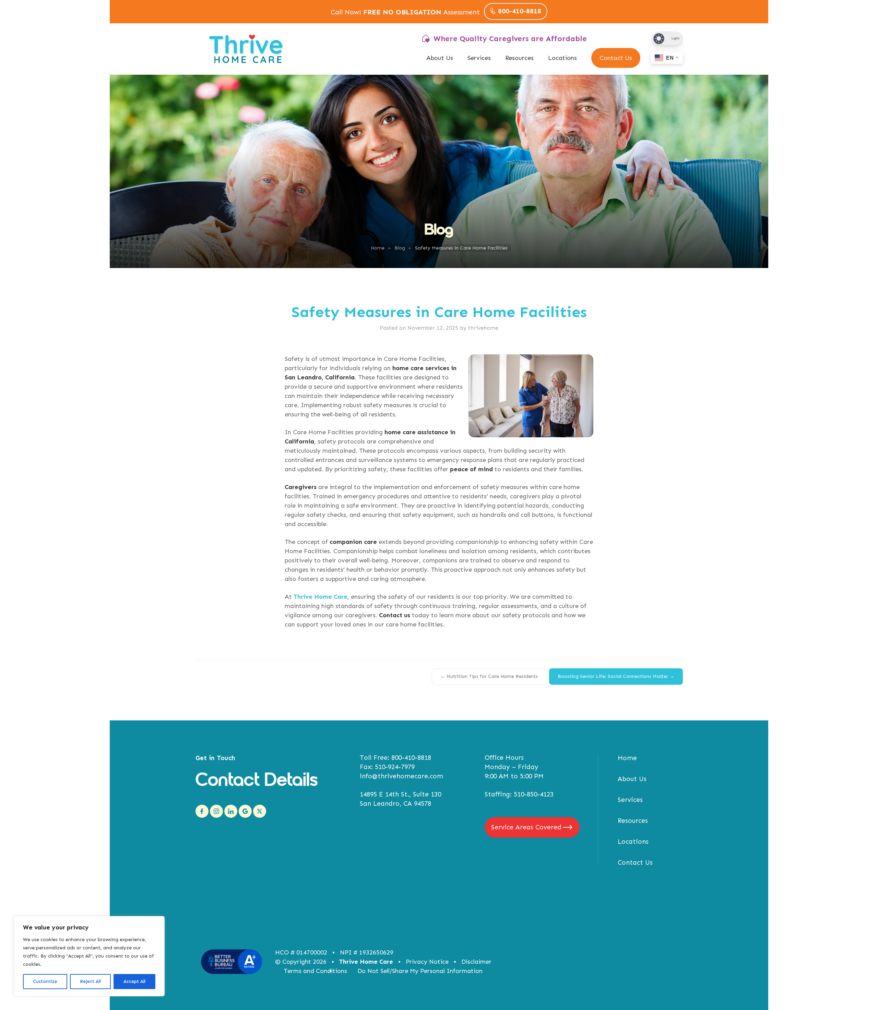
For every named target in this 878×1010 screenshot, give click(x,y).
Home (377, 248)
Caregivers (301, 487)
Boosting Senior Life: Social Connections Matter (616, 676)
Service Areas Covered (526, 827)
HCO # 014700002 (301, 952)
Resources (519, 58)
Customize (45, 981)
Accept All (134, 981)
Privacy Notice (427, 961)
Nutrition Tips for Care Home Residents (489, 676)
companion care (353, 542)
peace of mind (471, 469)
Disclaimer (476, 961)
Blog (399, 248)
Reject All (90, 981)
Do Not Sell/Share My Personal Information (420, 971)
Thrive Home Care (366, 961)
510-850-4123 (534, 794)
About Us (439, 58)
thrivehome (483, 328)
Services (479, 58)
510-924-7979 (395, 767)
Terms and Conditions (315, 971)
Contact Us (616, 58)
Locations (562, 58)
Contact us (394, 615)
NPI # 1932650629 (366, 952)
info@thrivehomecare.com (401, 776)
